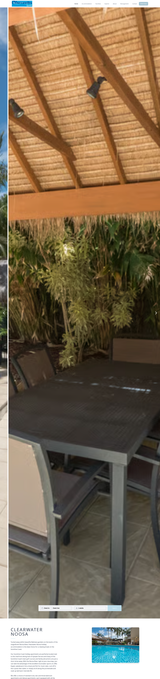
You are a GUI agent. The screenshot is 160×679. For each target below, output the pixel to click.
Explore (107, 4)
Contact (134, 4)
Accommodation (87, 4)
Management (124, 4)
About (115, 4)
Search (114, 608)
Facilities (98, 4)
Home (76, 4)
